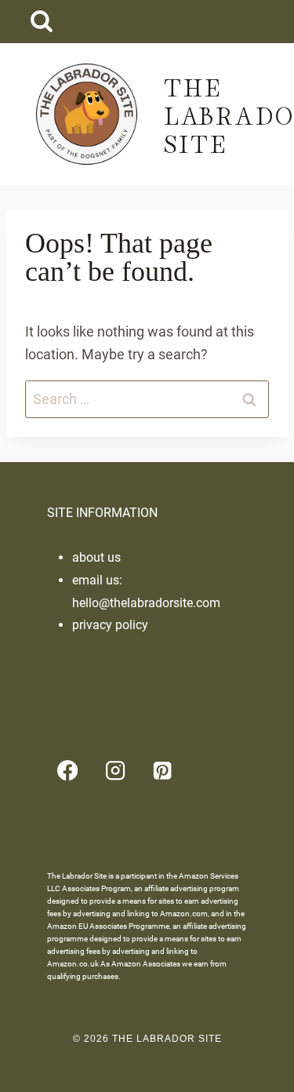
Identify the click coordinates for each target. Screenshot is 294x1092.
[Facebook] (68, 771)
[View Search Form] (41, 21)
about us (96, 557)
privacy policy (110, 624)
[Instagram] (115, 771)
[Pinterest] (162, 771)
